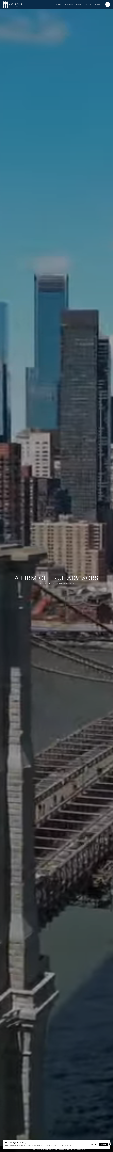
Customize (93, 1144)
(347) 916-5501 (97, 4)
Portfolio (59, 4)
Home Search (69, 4)
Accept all (103, 1144)
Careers (78, 4)
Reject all (82, 1144)
